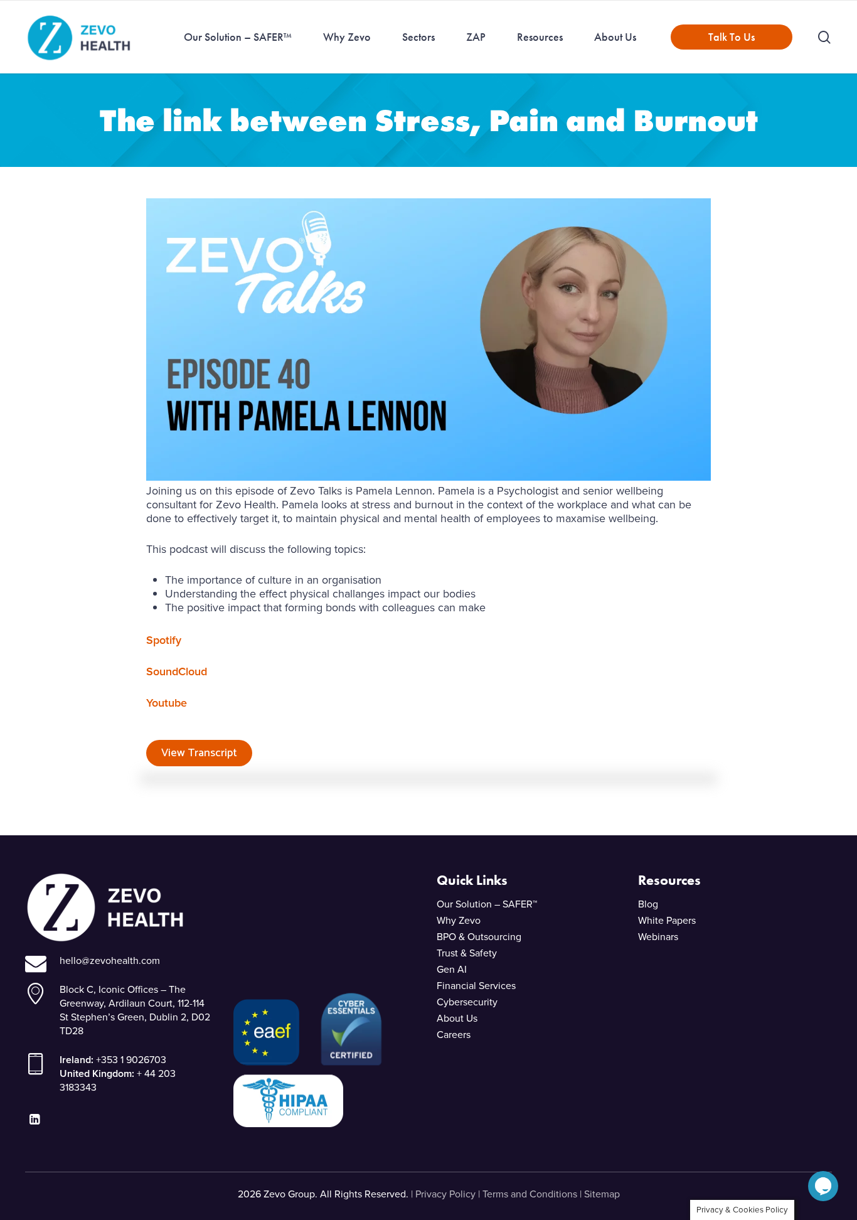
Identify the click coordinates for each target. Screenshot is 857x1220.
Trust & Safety (467, 953)
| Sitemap (600, 1194)
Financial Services (476, 985)
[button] (823, 1192)
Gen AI (452, 969)
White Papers (667, 920)
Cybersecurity (467, 1002)
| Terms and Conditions (527, 1194)
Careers (454, 1034)
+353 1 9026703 (131, 1059)
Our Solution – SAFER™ (487, 904)
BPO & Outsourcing (479, 936)
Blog (648, 904)
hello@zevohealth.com (110, 960)
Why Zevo (459, 920)
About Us (457, 1018)
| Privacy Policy (443, 1194)
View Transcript (199, 753)
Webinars (658, 936)
